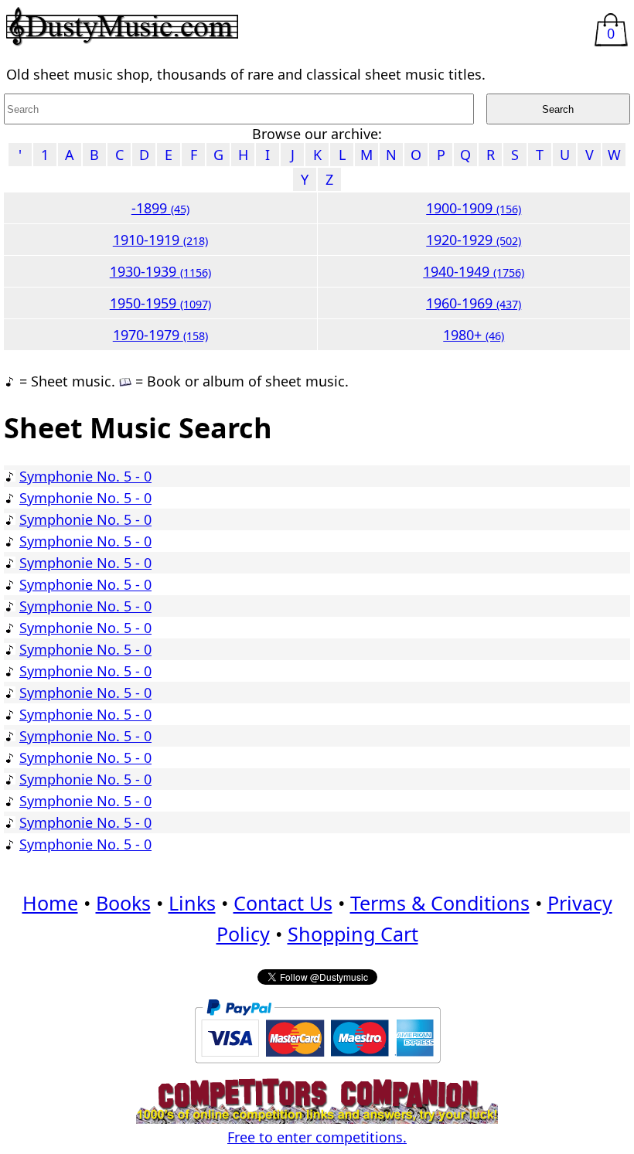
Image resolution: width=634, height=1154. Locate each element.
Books (123, 903)
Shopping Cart (353, 934)
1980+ (473, 334)
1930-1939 (160, 271)
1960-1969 (473, 303)
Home (50, 903)
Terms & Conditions (440, 903)
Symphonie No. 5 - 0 (85, 476)
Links (192, 903)
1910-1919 (160, 239)
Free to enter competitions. (317, 1137)
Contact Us (282, 903)
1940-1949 (473, 271)
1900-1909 (473, 208)
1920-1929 (473, 239)
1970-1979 (160, 334)
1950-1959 (160, 303)
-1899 (160, 208)
